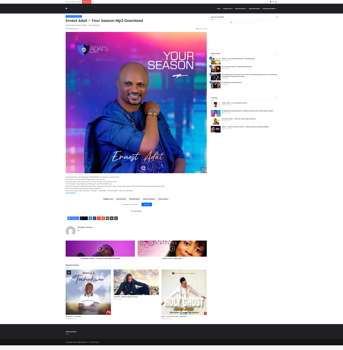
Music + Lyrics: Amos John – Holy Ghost (174, 316)
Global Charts (227, 8)
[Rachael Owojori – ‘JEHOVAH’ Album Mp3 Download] (216, 121)
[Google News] (136, 211)
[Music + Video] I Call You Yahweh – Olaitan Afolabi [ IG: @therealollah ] (245, 127)
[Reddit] (103, 218)
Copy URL (147, 204)
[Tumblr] (94, 218)
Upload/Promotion (254, 8)
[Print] (116, 218)
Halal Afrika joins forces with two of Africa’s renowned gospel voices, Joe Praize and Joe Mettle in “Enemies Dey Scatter (126, 2)
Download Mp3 (70, 193)
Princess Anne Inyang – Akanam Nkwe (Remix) (237, 67)
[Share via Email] (112, 218)
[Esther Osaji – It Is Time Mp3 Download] (216, 105)
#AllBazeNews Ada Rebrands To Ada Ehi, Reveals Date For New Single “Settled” (248, 111)
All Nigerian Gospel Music (74, 16)
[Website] (78, 230)
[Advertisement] (244, 149)
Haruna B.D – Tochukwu (73, 316)
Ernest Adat (121, 199)
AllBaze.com (108, 199)
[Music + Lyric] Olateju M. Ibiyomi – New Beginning (238, 59)
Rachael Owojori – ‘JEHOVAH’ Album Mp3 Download (239, 119)
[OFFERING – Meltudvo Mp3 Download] (136, 282)
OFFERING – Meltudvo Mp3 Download (126, 297)
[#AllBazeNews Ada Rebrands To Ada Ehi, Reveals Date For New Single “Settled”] (216, 113)
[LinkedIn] (90, 218)
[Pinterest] (99, 218)
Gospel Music (135, 199)
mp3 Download (149, 199)
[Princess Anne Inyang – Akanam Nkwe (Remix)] (216, 69)
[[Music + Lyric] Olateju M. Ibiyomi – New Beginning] (216, 61)
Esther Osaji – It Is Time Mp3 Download (234, 103)
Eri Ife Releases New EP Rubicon (232, 82)
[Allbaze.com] (70, 8)
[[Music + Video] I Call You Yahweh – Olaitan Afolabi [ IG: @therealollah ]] (216, 129)
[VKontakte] (107, 218)
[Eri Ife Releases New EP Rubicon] (216, 85)
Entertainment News (269, 8)
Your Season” (164, 199)
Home (219, 8)
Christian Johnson (73, 29)
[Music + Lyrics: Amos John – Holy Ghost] (184, 292)
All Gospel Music (240, 8)
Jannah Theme (95, 342)
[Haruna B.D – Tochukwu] (88, 292)
